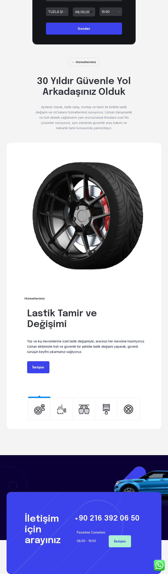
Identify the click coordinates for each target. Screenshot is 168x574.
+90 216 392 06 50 (107, 518)
